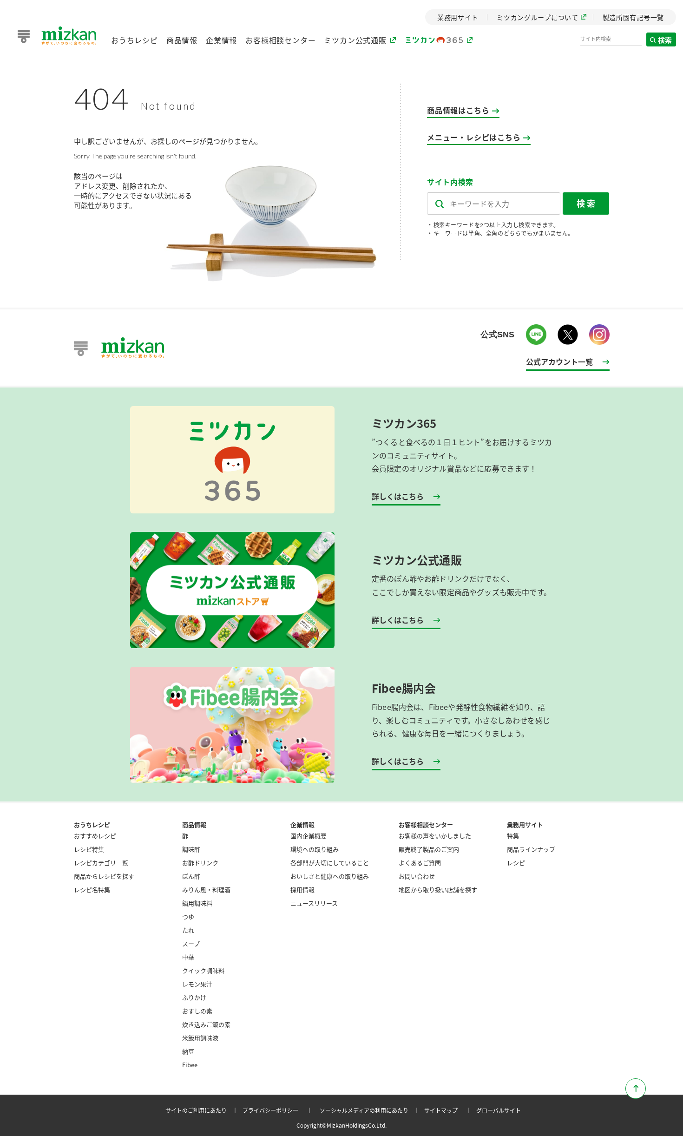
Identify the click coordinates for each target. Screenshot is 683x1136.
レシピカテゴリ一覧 (101, 862)
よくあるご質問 (420, 862)
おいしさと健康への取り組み (329, 876)
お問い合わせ (417, 876)
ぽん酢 (191, 876)
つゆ (188, 916)
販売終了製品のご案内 (429, 849)
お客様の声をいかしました (435, 835)
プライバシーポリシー (279, 1110)
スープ (191, 943)
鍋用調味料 (197, 903)
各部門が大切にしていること (329, 862)
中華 (188, 956)
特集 (513, 835)
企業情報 (221, 40)
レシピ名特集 (92, 889)
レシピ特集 (89, 849)
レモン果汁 (197, 983)
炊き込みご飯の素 (206, 1024)
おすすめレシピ (95, 835)
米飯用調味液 (200, 1037)
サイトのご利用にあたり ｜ (203, 1110)
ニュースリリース (314, 903)
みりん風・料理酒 (206, 889)
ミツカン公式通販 (355, 40)
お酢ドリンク (200, 862)
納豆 (188, 1051)
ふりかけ (194, 997)
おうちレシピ (134, 40)
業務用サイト (525, 824)
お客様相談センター (280, 40)
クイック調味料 (203, 970)
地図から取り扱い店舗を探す (438, 889)
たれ (188, 930)
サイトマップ (449, 1110)
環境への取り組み (314, 849)
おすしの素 (197, 1010)
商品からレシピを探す (104, 876)
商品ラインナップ (531, 849)
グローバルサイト (498, 1110)
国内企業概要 (308, 835)
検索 (665, 39)
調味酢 (191, 849)
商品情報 (181, 40)
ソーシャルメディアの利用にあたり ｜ (371, 1110)
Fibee (189, 1064)
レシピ (516, 862)
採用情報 (302, 889)
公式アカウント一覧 (559, 361)
